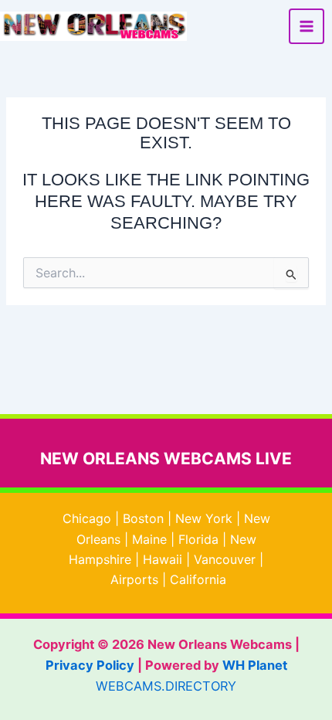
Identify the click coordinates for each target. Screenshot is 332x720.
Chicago (87, 518)
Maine (149, 539)
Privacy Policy (90, 665)
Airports (134, 579)
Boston (143, 518)
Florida (198, 539)
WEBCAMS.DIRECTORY (166, 686)
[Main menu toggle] (306, 26)
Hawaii (162, 559)
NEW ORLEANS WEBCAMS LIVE (166, 458)
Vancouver (225, 559)
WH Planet (254, 665)
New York (203, 518)
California (198, 579)
